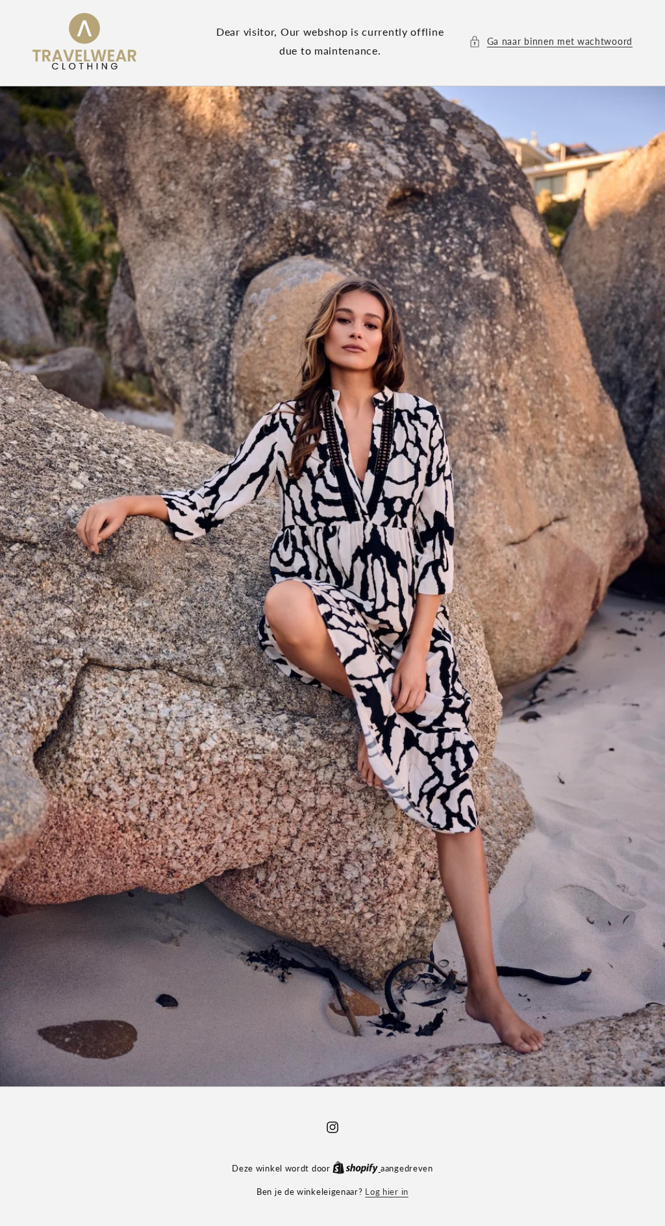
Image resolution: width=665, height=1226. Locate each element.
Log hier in (386, 1191)
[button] (551, 41)
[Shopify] (356, 1168)
